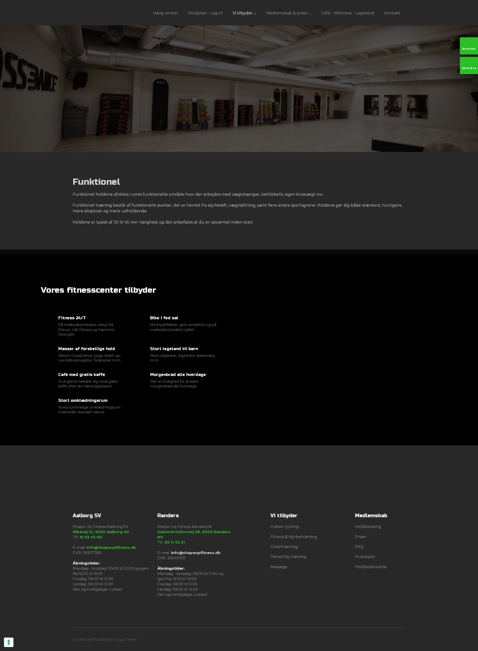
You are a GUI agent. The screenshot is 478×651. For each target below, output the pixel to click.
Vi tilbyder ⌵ (244, 13)
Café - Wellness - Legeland (347, 13)
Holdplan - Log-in (205, 13)
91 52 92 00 (91, 537)
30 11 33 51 (174, 542)
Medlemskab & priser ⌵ (288, 13)
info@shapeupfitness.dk (111, 547)
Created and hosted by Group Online (104, 639)
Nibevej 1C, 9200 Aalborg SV (101, 531)
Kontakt (392, 13)
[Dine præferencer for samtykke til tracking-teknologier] (8, 642)
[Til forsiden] (84, 12)
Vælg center (165, 13)
